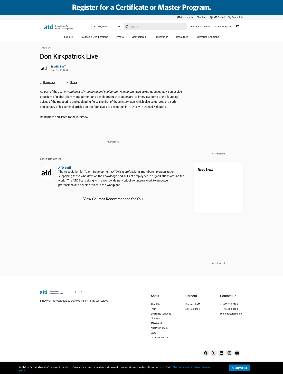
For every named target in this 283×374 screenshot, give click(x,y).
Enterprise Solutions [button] (207, 36)
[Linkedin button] (221, 353)
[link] (185, 17)
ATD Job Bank (192, 309)
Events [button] (120, 36)
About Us (155, 304)
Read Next (205, 170)
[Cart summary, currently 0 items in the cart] (238, 26)
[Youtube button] (237, 353)
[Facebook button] (205, 353)
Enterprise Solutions (161, 313)
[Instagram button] (229, 353)
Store (153, 332)
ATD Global (156, 323)
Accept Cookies (239, 368)
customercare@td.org (231, 313)
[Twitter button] (213, 353)
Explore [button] (68, 36)
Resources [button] (182, 36)
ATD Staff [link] (60, 66)
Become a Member (200, 26)
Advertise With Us (159, 337)
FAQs (153, 309)
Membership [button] (139, 36)
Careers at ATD (192, 304)
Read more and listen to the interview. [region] (64, 117)
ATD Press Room (159, 328)
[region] (141, 368)
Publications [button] (161, 36)
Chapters (155, 318)
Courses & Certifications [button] (94, 36)
